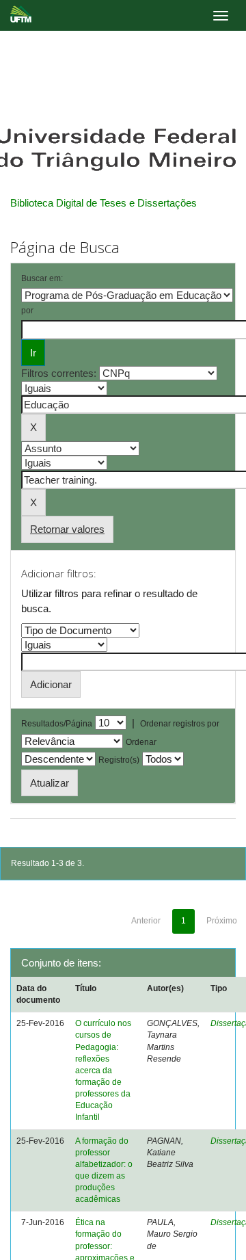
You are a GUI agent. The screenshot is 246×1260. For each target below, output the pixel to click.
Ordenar (141, 742)
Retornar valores (67, 529)
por (27, 310)
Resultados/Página (56, 724)
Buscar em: (42, 278)
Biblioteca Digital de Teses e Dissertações (103, 203)
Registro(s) (118, 760)
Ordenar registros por (179, 724)
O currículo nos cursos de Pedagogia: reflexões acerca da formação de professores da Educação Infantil (103, 1070)
